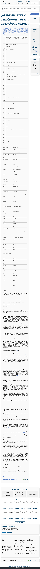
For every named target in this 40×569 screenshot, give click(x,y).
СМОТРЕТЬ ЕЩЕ (20, 522)
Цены (22, 3)
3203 (10, 357)
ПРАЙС (35, 14)
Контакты (27, 3)
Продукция (17, 3)
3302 (20, 372)
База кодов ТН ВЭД (6, 28)
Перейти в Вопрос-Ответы (7, 532)
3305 (7, 390)
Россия (3, 3)
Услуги (9, 3)
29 (8, 427)
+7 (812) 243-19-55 (30, 1)
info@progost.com (19, 1)
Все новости (34, 54)
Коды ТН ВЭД (4, 560)
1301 (17, 350)
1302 (25, 354)
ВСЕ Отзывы (35, 73)
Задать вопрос (14, 479)
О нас (13, 3)
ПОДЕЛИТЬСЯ (6, 479)
